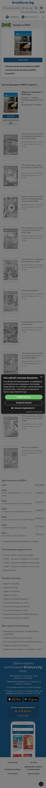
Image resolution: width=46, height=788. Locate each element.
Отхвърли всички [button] (24, 403)
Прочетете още (21, 392)
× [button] (41, 377)
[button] (23, 408)
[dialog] (23, 394)
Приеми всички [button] (24, 397)
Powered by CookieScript (34, 412)
